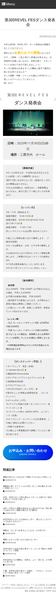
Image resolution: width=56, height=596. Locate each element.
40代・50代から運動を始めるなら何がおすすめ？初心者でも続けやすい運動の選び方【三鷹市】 (27, 509)
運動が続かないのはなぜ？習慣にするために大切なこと (27, 477)
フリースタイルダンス (19, 587)
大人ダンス (38, 587)
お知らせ (20, 584)
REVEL (13, 584)
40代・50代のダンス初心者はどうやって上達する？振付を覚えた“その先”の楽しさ (27, 498)
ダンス (26, 584)
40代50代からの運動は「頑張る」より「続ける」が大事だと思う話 (27, 560)
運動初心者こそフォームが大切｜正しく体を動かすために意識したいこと (27, 487)
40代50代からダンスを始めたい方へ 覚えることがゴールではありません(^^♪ (27, 520)
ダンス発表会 (5, 587)
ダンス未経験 (51, 584)
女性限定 (32, 591)
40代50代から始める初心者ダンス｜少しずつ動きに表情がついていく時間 (27, 549)
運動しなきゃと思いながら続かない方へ (20, 539)
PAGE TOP (52, 575)
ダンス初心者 (40, 584)
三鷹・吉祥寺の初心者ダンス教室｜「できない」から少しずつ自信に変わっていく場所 (27, 571)
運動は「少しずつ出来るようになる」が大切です (24, 530)
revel (54, 591)
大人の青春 (48, 587)
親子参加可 (40, 591)
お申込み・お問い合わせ (28, 452)
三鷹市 (31, 587)
